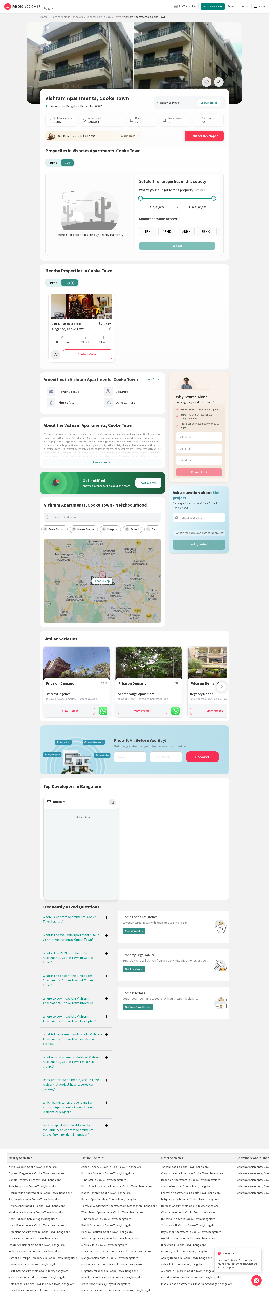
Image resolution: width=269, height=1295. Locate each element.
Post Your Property (212, 6)
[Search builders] (112, 802)
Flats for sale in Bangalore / (68, 17)
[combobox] (106, 517)
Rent (46, 8)
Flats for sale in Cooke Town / (104, 17)
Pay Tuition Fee (187, 6)
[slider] (140, 198)
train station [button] (57, 529)
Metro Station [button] (86, 529)
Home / (44, 17)
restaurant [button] (159, 529)
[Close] (256, 1253)
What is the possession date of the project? (200, 533)
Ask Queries (199, 544)
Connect (196, 472)
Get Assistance (133, 969)
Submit (177, 246)
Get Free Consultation (137, 1007)
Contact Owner (88, 354)
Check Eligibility (134, 931)
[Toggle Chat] (256, 1280)
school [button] (135, 529)
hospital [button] (112, 529)
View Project (70, 710)
